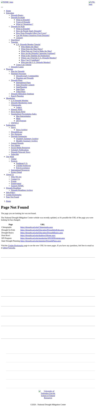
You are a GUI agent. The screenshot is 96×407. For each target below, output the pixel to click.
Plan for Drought (17, 71)
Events (13, 181)
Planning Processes (18, 74)
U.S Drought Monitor (19, 100)
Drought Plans (16, 80)
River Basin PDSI (18, 112)
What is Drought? (23, 20)
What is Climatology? (24, 24)
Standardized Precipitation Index (24, 114)
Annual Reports (17, 143)
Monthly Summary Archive (27, 141)
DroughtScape (16, 132)
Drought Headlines (13, 188)
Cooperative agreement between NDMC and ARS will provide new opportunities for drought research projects (44, 300)
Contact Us (15, 179)
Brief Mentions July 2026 (11, 309)
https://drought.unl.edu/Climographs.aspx (36, 227)
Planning (9, 69)
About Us (10, 174)
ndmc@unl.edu (9, 248)
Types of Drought (23, 22)
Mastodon (15, 358)
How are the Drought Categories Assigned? (38, 53)
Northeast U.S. (22, 163)
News (13, 127)
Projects (14, 161)
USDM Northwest (23, 165)
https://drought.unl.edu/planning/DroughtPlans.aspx (40, 241)
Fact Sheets (15, 145)
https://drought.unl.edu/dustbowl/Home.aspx (37, 235)
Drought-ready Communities (27, 76)
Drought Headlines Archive (22, 190)
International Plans (23, 82)
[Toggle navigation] (2, 7)
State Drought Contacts (25, 85)
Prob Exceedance (23, 168)
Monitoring (10, 98)
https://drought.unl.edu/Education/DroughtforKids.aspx (42, 230)
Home (8, 11)
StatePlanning (21, 87)
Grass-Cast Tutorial (23, 65)
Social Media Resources (20, 148)
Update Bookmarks (13, 195)
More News (5, 329)
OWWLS (15, 123)
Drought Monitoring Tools (21, 103)
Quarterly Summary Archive (27, 139)
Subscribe (15, 154)
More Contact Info (8, 283)
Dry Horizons (16, 134)
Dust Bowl (15, 40)
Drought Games (17, 67)
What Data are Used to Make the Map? (36, 51)
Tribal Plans (20, 91)
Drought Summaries (19, 136)
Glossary (19, 38)
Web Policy (10, 192)
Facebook (15, 375)
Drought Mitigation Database (22, 94)
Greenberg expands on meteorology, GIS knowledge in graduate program (30, 319)
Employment (16, 183)
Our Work (10, 157)
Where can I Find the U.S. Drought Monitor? (39, 58)
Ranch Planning (17, 96)
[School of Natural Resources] (48, 398)
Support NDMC (17, 186)
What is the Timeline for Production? (35, 56)
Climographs (16, 105)
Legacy (19, 107)
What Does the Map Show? (32, 49)
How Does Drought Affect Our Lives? (31, 33)
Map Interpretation (23, 116)
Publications (11, 125)
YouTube (14, 384)
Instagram (15, 366)
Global (13, 159)
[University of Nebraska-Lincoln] (92, 4)
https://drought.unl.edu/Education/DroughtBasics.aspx (41, 233)
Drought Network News (20, 152)
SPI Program (21, 121)
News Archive (21, 130)
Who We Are (16, 177)
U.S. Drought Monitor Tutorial (28, 44)
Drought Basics (17, 15)
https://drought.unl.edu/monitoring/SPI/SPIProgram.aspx (42, 238)
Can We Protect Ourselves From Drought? (33, 35)
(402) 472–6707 (7, 272)
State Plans (20, 89)
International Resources (20, 170)
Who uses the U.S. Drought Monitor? (36, 62)
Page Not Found (12, 197)
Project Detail (16, 172)
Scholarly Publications (20, 150)
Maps (18, 118)
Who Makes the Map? (29, 47)
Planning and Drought (25, 78)
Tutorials (14, 42)
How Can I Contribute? (30, 60)
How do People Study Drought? (29, 31)
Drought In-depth (18, 17)
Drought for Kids (18, 26)
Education (10, 13)
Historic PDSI (16, 109)
